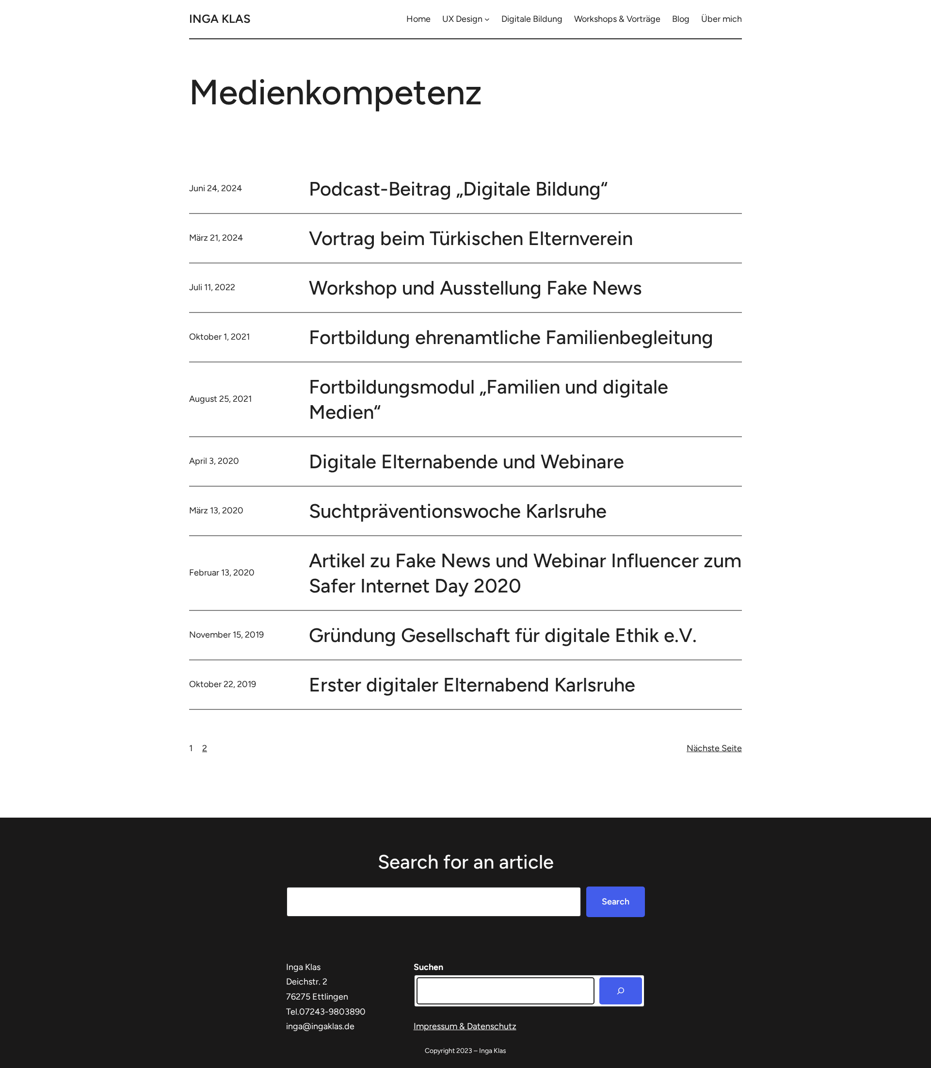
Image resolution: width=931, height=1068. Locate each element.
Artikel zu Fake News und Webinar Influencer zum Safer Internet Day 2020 (525, 573)
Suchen (428, 967)
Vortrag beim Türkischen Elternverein (471, 238)
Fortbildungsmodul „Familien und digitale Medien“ (488, 399)
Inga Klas (220, 19)
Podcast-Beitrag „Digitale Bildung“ (458, 188)
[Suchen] (620, 990)
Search (615, 901)
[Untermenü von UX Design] (487, 19)
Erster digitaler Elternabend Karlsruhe (472, 684)
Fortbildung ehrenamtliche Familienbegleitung (511, 337)
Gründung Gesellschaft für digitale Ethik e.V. (503, 635)
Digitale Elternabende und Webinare (466, 461)
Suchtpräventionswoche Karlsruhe (458, 511)
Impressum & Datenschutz (465, 1026)
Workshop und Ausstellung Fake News (475, 287)
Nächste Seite (714, 748)
